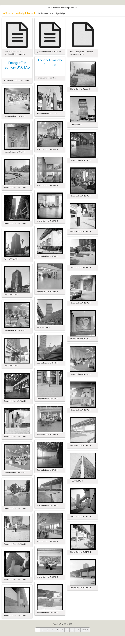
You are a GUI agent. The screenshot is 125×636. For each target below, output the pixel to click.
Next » (85, 630)
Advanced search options (62, 8)
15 (78, 630)
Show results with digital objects (54, 13)
